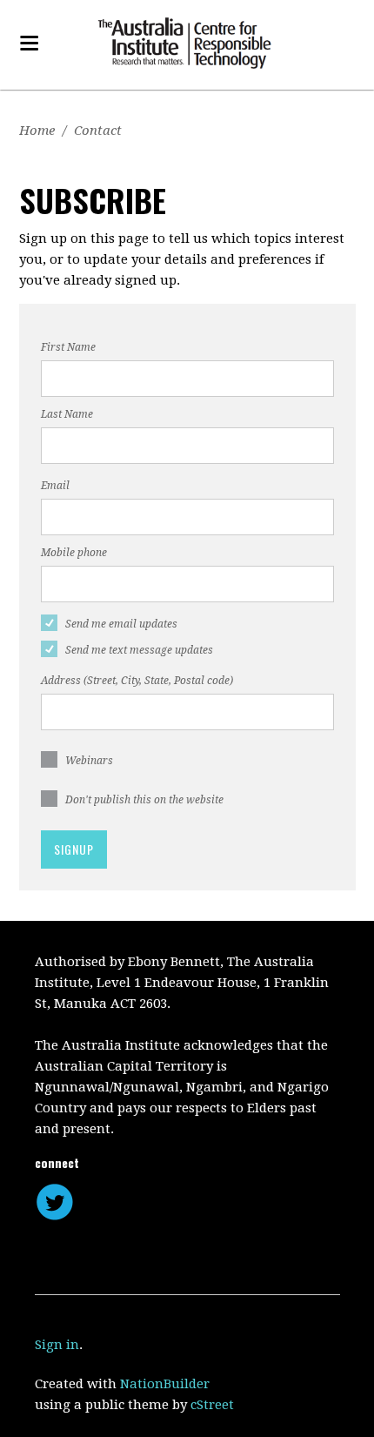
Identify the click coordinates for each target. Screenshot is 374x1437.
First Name (68, 347)
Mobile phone (74, 553)
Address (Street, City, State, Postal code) (137, 681)
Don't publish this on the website (144, 800)
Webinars (89, 761)
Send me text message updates (139, 650)
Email (55, 486)
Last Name (67, 414)
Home (37, 130)
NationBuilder (165, 1384)
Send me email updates (121, 624)
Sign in (57, 1345)
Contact (98, 130)
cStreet (212, 1405)
